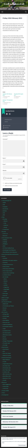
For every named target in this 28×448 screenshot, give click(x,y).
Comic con (5, 233)
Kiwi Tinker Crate (6, 370)
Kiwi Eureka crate (7, 368)
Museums (5, 235)
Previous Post (7, 125)
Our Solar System (7, 332)
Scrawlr (4, 380)
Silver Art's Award (7, 353)
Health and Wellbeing (7, 324)
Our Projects (4, 312)
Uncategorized (5, 394)
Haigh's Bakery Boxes (7, 363)
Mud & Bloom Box (7, 376)
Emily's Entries (6, 266)
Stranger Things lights (8, 341)
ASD (4, 204)
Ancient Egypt (6, 316)
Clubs (3, 217)
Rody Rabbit (6, 289)
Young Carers (6, 229)
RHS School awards (7, 334)
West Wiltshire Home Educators (10, 252)
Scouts (5, 227)
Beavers (5, 221)
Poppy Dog (6, 287)
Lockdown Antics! (7, 274)
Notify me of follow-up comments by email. (13, 183)
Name (4, 158)
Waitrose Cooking (7, 355)
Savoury (4, 308)
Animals (5, 318)
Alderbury (5, 239)
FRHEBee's (5, 244)
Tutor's (3, 392)
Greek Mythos (6, 320)
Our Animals (5, 277)
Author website (10, 114)
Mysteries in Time (7, 378)
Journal (6, 121)
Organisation (5, 299)
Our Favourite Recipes (7, 301)
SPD (4, 215)
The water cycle (6, 343)
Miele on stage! (5, 297)
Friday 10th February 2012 (12, 18)
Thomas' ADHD (5, 390)
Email (4, 164)
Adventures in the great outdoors (10, 260)
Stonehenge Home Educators (9, 250)
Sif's (4, 351)
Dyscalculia (5, 208)
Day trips (4, 231)
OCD (4, 212)
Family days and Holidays (8, 268)
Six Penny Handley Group (8, 248)
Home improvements (7, 270)
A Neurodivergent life (6, 200)
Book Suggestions (7, 384)
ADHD (4, 202)
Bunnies (5, 281)
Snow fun (5, 295)
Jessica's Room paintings (8, 272)
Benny (5, 279)
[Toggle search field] (26, 12)
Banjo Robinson (6, 359)
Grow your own (6, 322)
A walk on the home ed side (14, 3)
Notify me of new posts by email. (11, 185)
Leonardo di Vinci (7, 330)
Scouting (5, 219)
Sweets (4, 310)
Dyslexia (5, 210)
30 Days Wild (6, 314)
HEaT (4, 246)
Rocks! (4, 336)
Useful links (5, 388)
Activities (5, 258)
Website (4, 170)
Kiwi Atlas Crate (6, 365)
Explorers (6, 225)
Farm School (6, 349)
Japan (4, 328)
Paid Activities (5, 347)
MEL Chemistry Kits (7, 374)
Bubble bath (5, 303)
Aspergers (5, 206)
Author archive (7, 114)
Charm (5, 283)
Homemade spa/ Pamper (8, 306)
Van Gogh (5, 345)
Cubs (5, 223)
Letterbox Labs (6, 372)
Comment (5, 139)
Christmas (5, 262)
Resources (4, 382)
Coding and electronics (8, 264)
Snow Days (5, 293)
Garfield (5, 285)
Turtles (5, 291)
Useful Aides (6, 386)
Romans (5, 339)
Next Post (7, 127)
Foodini (4, 361)
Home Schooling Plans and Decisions (10, 254)
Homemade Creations (8, 326)
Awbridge (5, 241)
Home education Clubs (7, 237)
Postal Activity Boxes (6, 357)
